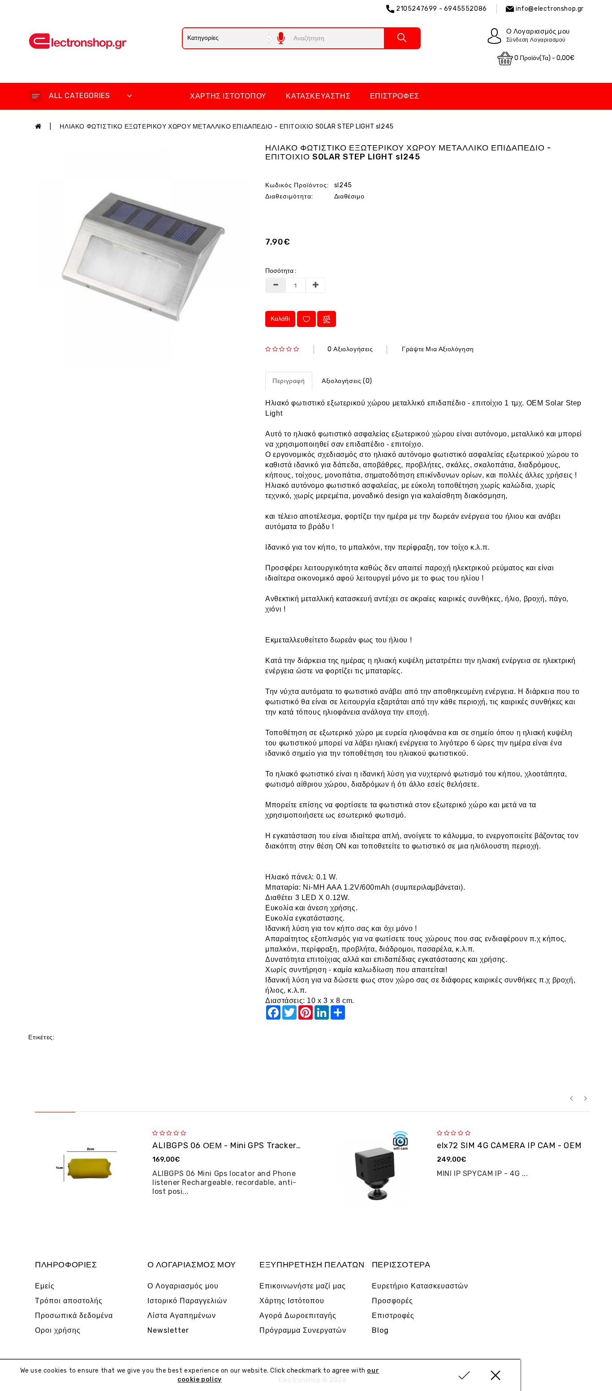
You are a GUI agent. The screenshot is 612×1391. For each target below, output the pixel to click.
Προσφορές (392, 1300)
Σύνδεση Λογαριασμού (536, 40)
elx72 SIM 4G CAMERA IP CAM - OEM (509, 1145)
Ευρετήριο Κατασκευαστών (420, 1286)
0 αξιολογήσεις (350, 349)
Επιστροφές (394, 96)
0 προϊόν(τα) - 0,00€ (543, 58)
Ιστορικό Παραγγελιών (187, 1300)
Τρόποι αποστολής (69, 1300)
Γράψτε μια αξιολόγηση (438, 349)
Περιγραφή (288, 381)
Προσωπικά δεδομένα (74, 1315)
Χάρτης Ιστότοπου (228, 96)
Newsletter (168, 1330)
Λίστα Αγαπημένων (181, 1315)
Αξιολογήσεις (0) (347, 381)
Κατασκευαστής (318, 96)
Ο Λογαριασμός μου (183, 1286)
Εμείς (45, 1286)
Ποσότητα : (280, 271)
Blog (380, 1330)
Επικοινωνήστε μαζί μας (302, 1286)
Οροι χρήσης (58, 1330)
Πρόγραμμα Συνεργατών (302, 1330)
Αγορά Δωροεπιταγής (297, 1315)
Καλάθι (280, 319)
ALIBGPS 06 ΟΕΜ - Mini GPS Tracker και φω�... (245, 1145)
